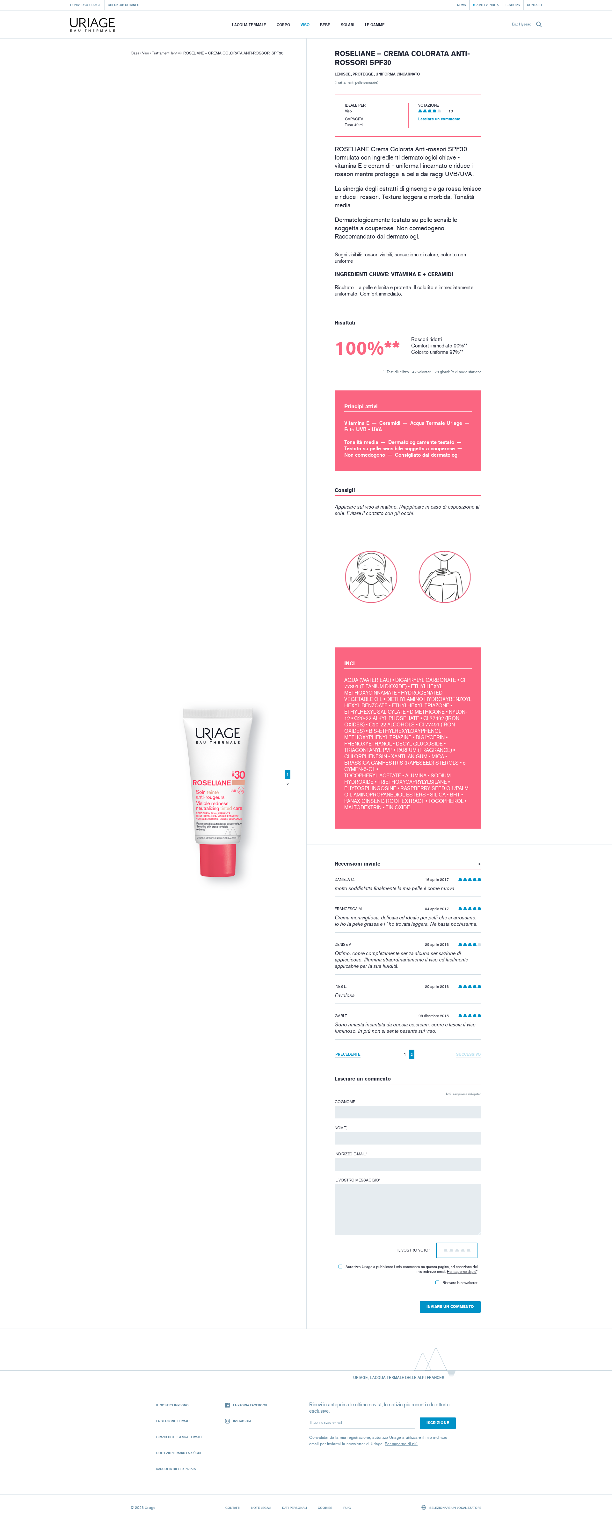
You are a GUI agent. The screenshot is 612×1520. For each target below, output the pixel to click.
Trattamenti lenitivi (166, 53)
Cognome (345, 1102)
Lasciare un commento (439, 119)
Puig (347, 1507)
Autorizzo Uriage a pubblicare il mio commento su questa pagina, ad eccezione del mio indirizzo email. (411, 1269)
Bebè (325, 24)
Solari (347, 24)
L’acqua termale (249, 24)
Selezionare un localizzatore (454, 1507)
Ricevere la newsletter (459, 1283)
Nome (341, 1128)
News (461, 5)
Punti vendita (487, 5)
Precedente (348, 1054)
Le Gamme (375, 24)
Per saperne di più (461, 1271)
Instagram (242, 1421)
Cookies (325, 1507)
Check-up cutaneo (124, 5)
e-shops (513, 5)
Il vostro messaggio (357, 1180)
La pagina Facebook (250, 1405)
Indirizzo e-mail (351, 1154)
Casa (135, 53)
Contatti (534, 5)
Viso (305, 24)
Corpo (283, 24)
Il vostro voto (413, 1250)
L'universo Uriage (85, 5)
